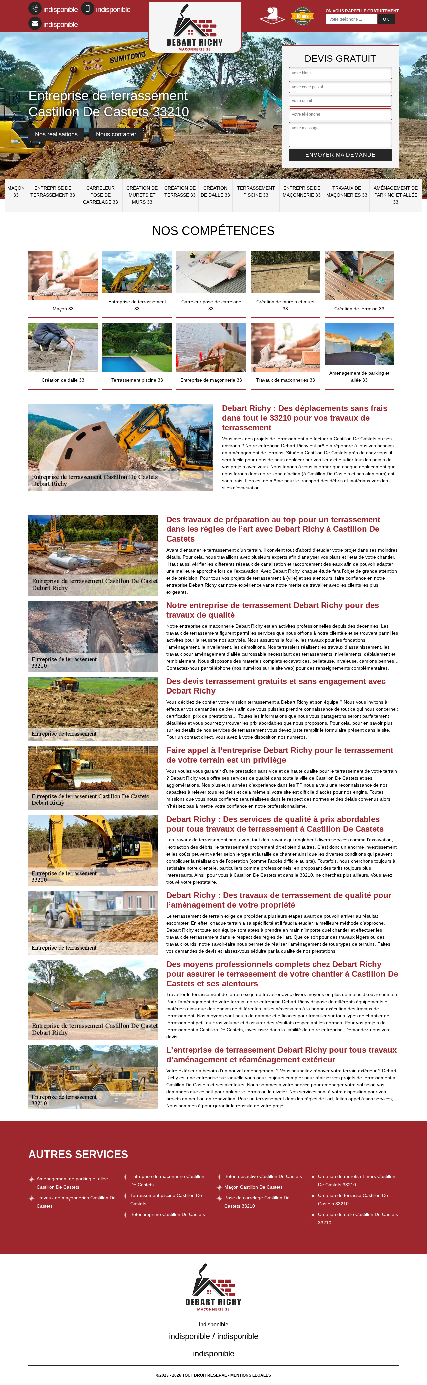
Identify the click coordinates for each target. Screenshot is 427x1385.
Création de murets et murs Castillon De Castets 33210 (356, 1180)
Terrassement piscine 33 (256, 191)
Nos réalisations (56, 134)
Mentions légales (250, 1375)
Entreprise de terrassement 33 (52, 191)
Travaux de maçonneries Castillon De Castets (76, 1202)
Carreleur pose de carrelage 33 (100, 195)
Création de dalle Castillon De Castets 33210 (358, 1218)
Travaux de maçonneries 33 (346, 191)
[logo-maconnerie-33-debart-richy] (195, 27)
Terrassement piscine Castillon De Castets (166, 1199)
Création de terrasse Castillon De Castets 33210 (353, 1199)
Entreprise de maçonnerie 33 (302, 191)
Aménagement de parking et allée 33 (396, 195)
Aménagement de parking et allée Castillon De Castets (72, 1183)
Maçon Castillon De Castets (253, 1187)
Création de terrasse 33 (180, 191)
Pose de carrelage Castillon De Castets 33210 (257, 1202)
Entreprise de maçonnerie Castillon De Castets (167, 1180)
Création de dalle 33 (215, 191)
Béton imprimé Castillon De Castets (167, 1214)
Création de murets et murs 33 (142, 195)
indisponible (60, 9)
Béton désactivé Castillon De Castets (263, 1176)
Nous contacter (116, 134)
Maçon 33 (16, 191)
